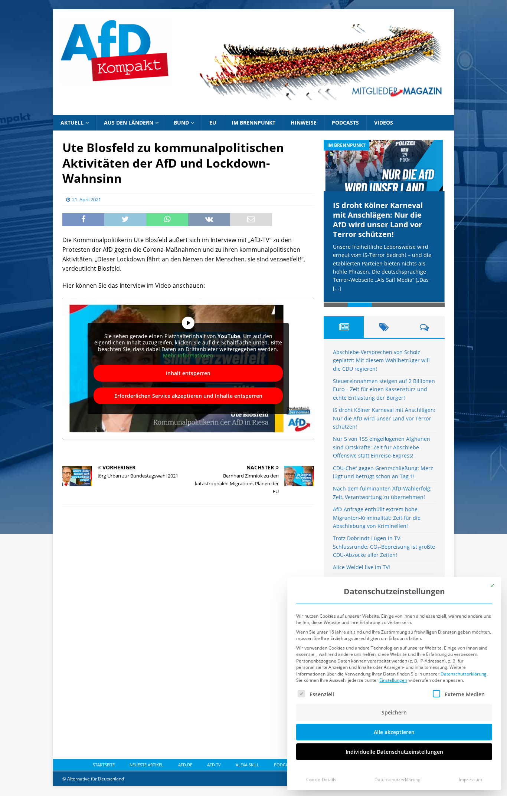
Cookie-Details (321, 779)
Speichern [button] (394, 712)
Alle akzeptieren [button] (394, 732)
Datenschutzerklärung (464, 674)
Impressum (470, 779)
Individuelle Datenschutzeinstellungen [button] (394, 751)
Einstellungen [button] (393, 680)
